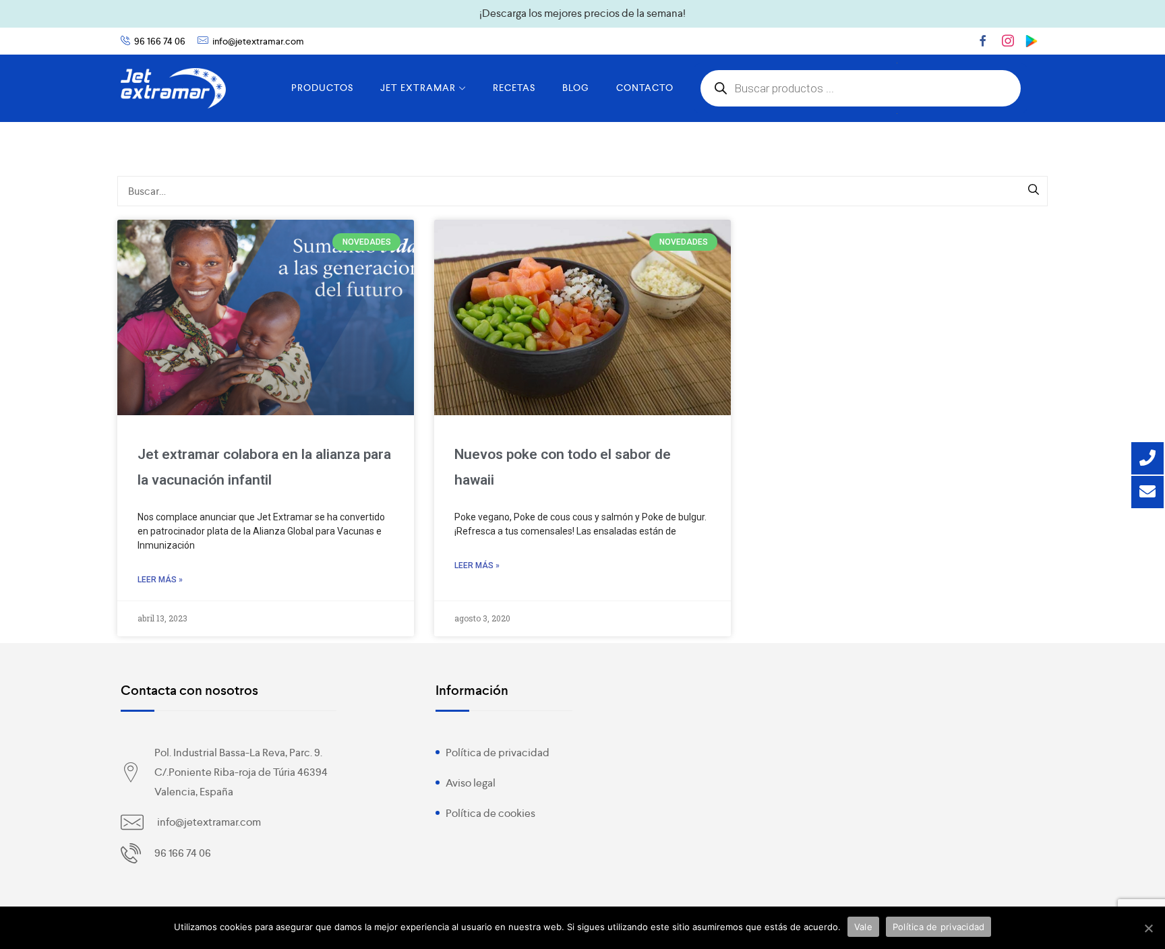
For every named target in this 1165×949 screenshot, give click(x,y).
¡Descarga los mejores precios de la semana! (582, 13)
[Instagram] (1008, 40)
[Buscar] (1034, 190)
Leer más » (160, 579)
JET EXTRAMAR (418, 88)
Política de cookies (490, 813)
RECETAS (514, 88)
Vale (863, 926)
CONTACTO (645, 88)
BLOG (575, 88)
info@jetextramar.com (258, 41)
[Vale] (1148, 928)
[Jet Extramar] (173, 88)
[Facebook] (983, 40)
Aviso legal (471, 783)
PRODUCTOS (322, 88)
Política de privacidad (497, 752)
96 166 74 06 (159, 41)
